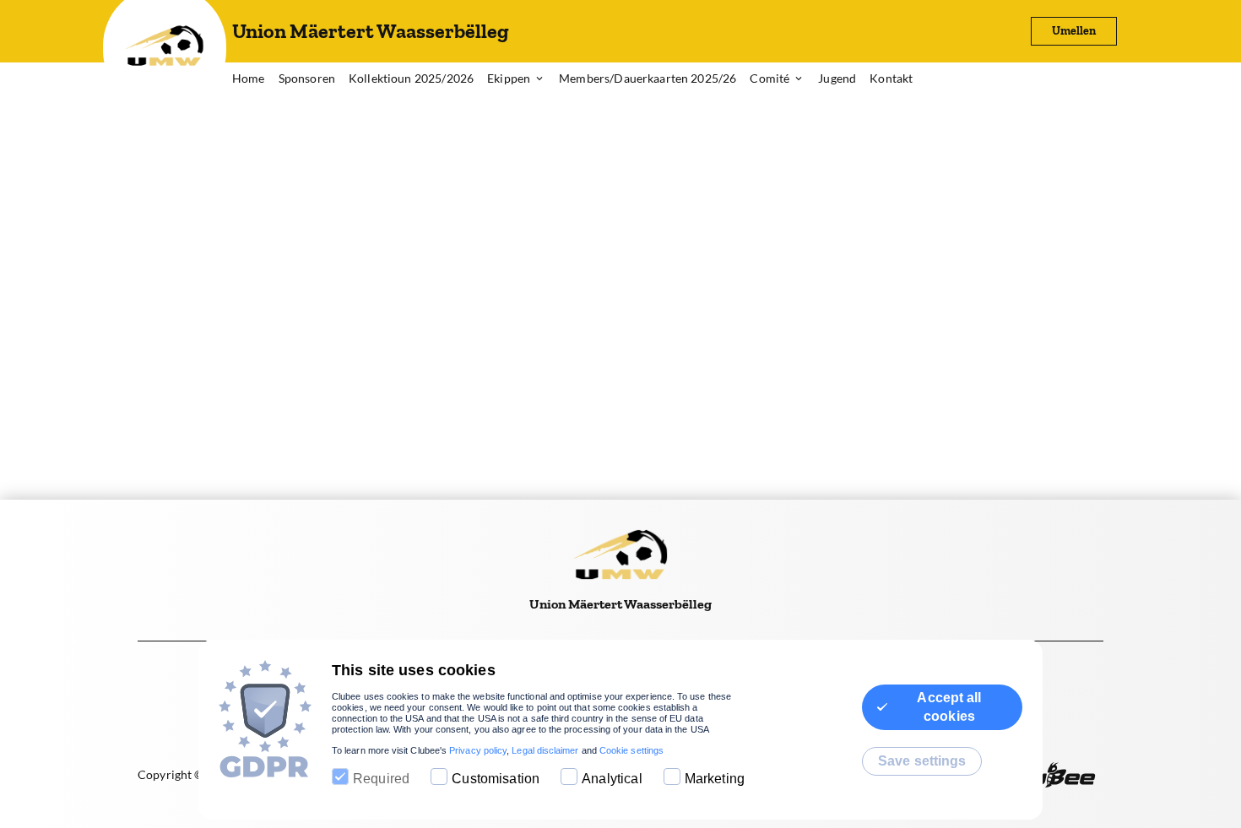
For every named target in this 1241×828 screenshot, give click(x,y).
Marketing (715, 778)
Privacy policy (478, 750)
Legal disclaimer (545, 750)
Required (381, 778)
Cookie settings (631, 750)
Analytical (612, 778)
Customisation (495, 778)
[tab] (255, 79)
